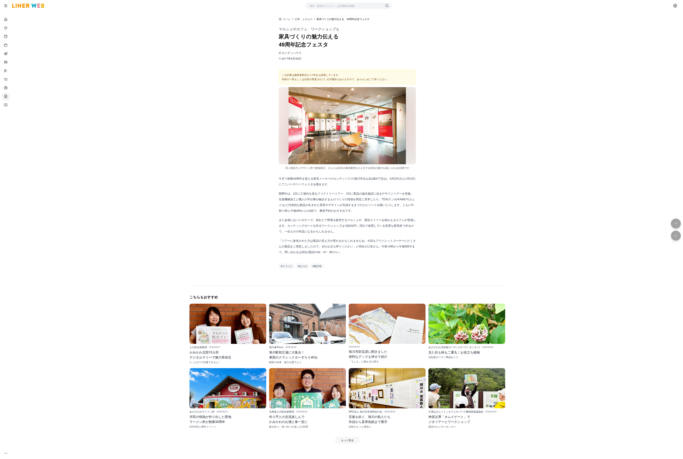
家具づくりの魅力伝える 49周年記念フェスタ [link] (343, 19)
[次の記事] (676, 236)
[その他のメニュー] (5, 453)
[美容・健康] (5, 70)
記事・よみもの (303, 19)
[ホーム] (5, 19)
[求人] (5, 88)
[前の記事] (676, 224)
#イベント (286, 266)
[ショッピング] (5, 79)
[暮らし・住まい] (5, 62)
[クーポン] (5, 45)
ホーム (287, 19)
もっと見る (347, 440)
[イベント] (5, 36)
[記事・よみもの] (5, 96)
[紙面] (5, 105)
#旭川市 (317, 266)
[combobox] (345, 5)
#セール (302, 266)
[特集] (5, 28)
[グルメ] (5, 53)
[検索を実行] (387, 5)
